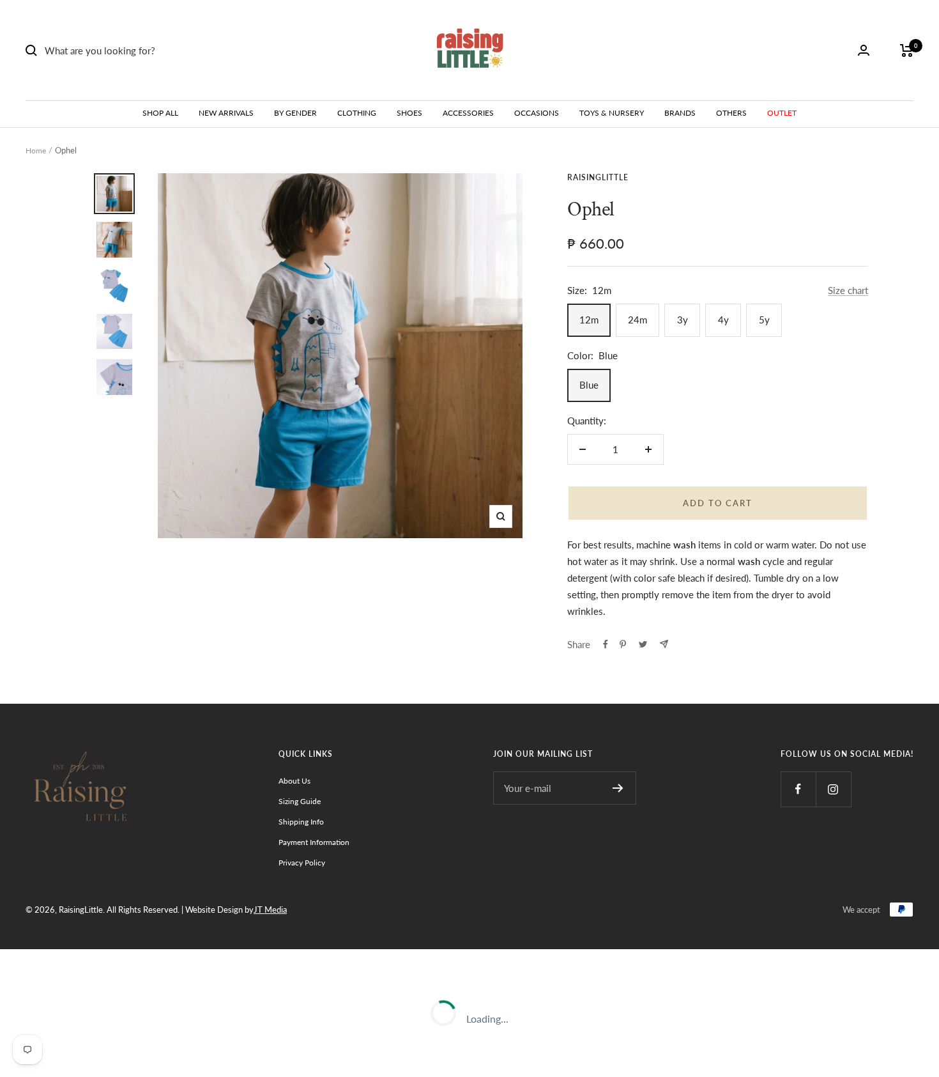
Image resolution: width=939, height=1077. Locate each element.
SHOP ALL (160, 113)
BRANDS (680, 113)
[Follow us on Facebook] (798, 789)
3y (682, 319)
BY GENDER (295, 113)
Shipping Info (301, 821)
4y (723, 319)
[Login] (863, 50)
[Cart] (906, 50)
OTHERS (731, 113)
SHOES (409, 113)
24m (637, 319)
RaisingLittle (598, 177)
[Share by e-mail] (664, 644)
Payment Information (314, 842)
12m (589, 319)
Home (36, 150)
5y (764, 319)
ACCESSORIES (468, 113)
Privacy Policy (302, 862)
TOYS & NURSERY (611, 113)
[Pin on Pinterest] (623, 644)
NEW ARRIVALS (226, 113)
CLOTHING (356, 113)
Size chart (848, 290)
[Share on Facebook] (605, 644)
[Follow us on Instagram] (833, 789)
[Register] (618, 788)
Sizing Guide (300, 801)
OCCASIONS (536, 113)
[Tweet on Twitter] (642, 644)
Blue (589, 385)
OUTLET (782, 113)
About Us (294, 781)
